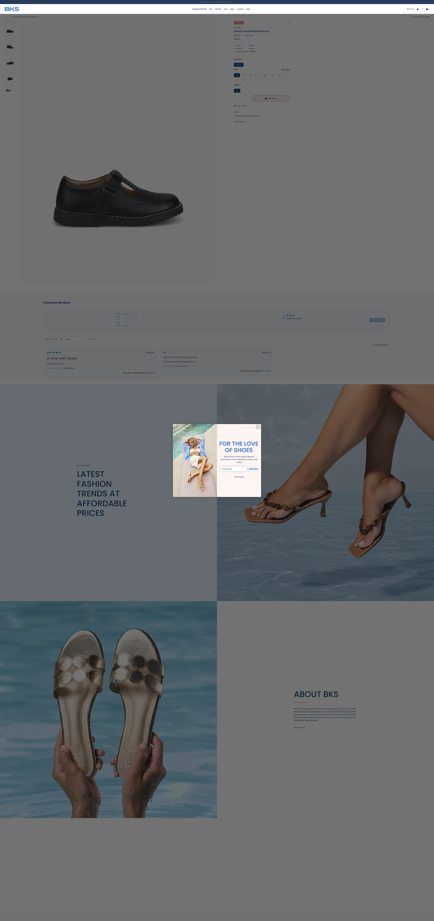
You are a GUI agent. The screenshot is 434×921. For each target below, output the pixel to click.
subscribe (253, 469)
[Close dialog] (258, 427)
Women (218, 9)
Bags (232, 9)
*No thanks (239, 477)
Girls (226, 9)
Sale (248, 9)
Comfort (240, 9)
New (210, 9)
